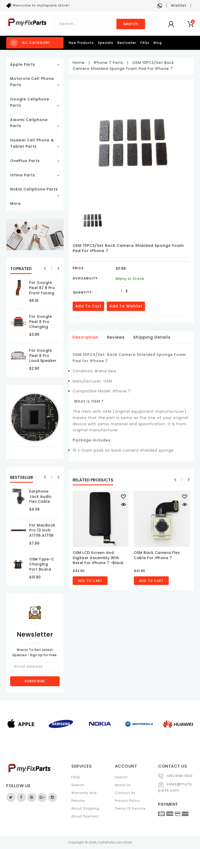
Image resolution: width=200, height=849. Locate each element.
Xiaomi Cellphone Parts (29, 123)
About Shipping (85, 808)
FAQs (144, 42)
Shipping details (152, 337)
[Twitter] (10, 797)
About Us (123, 785)
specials (105, 42)
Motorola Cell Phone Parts (32, 81)
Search (130, 23)
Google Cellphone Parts (29, 102)
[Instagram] (52, 797)
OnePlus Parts (25, 160)
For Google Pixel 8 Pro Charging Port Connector (40, 326)
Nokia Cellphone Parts (34, 189)
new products (81, 42)
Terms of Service (130, 808)
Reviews (116, 337)
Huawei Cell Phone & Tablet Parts (32, 143)
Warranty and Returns (84, 797)
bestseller (126, 42)
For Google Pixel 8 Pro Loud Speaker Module (43, 358)
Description (85, 337)
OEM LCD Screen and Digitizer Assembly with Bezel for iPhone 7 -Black (98, 557)
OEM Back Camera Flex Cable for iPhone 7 (157, 555)
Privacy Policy (127, 800)
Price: (79, 268)
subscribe (34, 681)
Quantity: (83, 292)
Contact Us (125, 793)
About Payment (85, 816)
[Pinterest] (31, 797)
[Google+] (42, 797)
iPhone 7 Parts (108, 62)
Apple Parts (22, 64)
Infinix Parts (22, 175)
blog (158, 42)
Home (79, 62)
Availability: (86, 278)
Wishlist (178, 5)
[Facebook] (21, 797)
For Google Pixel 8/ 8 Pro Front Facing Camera (42, 290)
